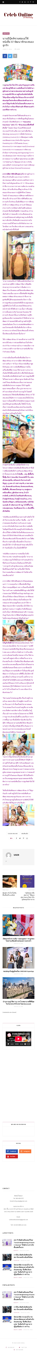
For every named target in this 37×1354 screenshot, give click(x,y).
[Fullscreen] (29, 1044)
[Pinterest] (23, 838)
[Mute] (25, 1044)
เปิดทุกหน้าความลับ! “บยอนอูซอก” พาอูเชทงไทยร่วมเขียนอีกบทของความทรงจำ (18, 940)
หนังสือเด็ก (24, 833)
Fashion (16, 1260)
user (16, 854)
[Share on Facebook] (5, 56)
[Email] (26, 838)
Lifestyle (6, 33)
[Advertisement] (18, 1085)
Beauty (16, 1250)
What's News (18, 1277)
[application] (18, 1039)
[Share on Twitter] (10, 56)
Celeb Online (13, 833)
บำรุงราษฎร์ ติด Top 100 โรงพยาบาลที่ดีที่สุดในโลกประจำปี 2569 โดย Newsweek (18, 1003)
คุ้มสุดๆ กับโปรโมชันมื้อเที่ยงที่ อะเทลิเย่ (9, 894)
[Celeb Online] (18, 15)
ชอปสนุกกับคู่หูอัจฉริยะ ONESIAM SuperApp (18, 971)
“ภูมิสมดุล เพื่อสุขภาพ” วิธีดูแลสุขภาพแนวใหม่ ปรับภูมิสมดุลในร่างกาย (27, 896)
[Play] (8, 1044)
